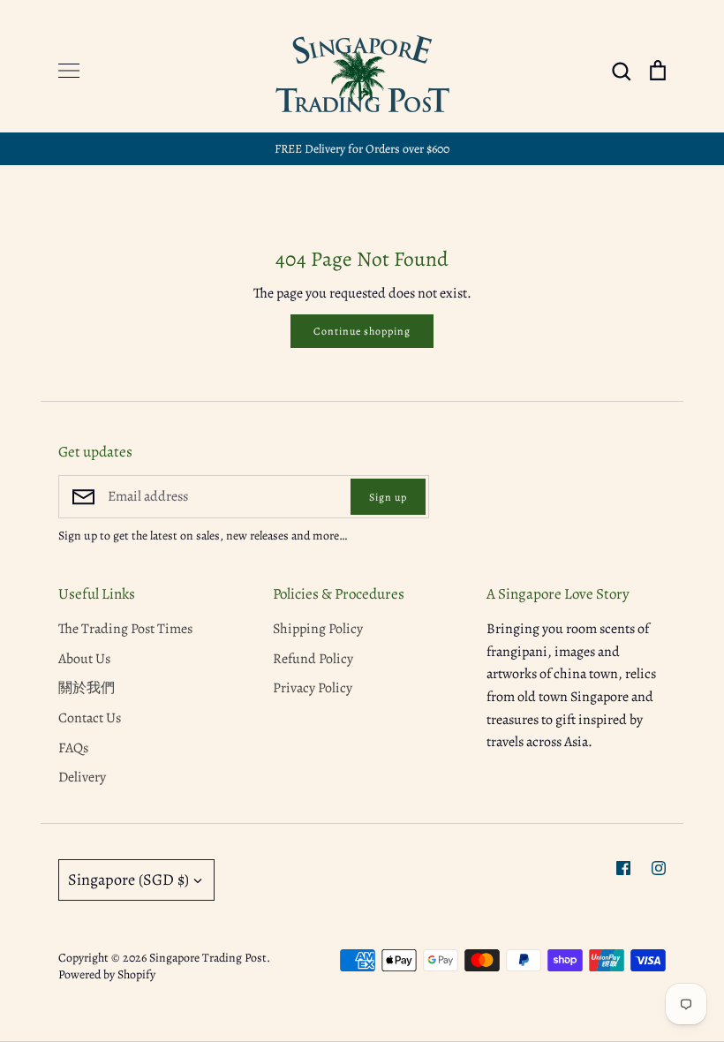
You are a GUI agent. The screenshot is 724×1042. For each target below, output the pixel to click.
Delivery (82, 777)
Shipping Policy (318, 628)
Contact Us (89, 718)
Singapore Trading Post (208, 957)
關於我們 (86, 688)
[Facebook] (623, 868)
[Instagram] (658, 868)
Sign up (388, 497)
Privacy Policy (312, 688)
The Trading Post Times (125, 628)
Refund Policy (313, 658)
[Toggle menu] (68, 70)
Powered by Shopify (106, 974)
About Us (84, 658)
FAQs (73, 748)
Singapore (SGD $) (128, 879)
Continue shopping (362, 331)
